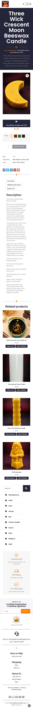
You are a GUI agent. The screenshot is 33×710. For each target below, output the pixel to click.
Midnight (23, 136)
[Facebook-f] (16, 648)
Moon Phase (21, 162)
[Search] (26, 488)
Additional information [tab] (14, 185)
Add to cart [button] (10, 346)
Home (5, 50)
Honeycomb (11, 136)
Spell (27, 159)
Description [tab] (10, 181)
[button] (23, 3)
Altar (23, 159)
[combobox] (12, 488)
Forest (19, 136)
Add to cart (19, 147)
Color (6, 135)
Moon (14, 162)
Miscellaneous (12, 50)
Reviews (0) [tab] (11, 188)
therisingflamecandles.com (18, 703)
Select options (10, 434)
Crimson (15, 136)
